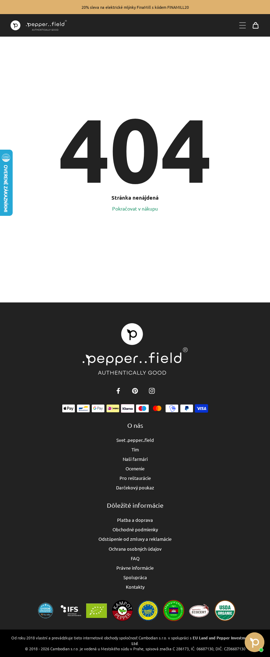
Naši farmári (135, 459)
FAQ (135, 558)
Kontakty (135, 587)
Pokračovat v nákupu (135, 208)
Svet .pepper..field (135, 440)
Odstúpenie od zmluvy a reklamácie (135, 539)
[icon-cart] (255, 25)
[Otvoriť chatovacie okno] (254, 642)
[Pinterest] (135, 391)
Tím (135, 449)
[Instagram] (152, 391)
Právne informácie (135, 568)
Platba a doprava (135, 520)
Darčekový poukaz (135, 487)
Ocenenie (135, 468)
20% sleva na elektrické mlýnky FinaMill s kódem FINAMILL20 (135, 7)
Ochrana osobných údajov (135, 549)
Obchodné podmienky (135, 529)
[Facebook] (118, 391)
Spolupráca (135, 577)
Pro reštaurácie (135, 478)
